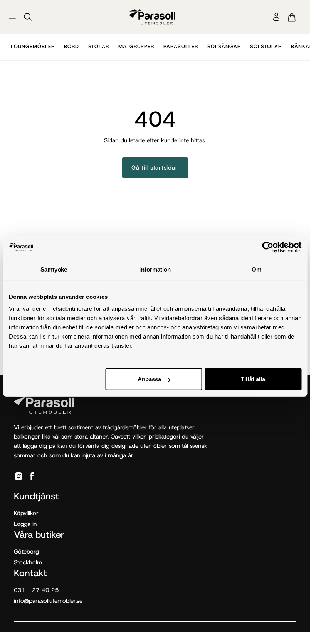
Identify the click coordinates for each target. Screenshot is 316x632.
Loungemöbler (33, 46)
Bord (71, 46)
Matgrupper (136, 46)
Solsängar (224, 46)
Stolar (98, 46)
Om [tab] (256, 269)
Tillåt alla (253, 379)
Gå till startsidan (155, 168)
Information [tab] (155, 269)
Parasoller (180, 46)
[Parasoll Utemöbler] (152, 16)
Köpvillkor (26, 513)
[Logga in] (276, 17)
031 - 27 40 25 (36, 590)
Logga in (25, 524)
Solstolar (266, 46)
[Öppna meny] (12, 17)
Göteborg (26, 551)
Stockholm (28, 562)
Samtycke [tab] (53, 269)
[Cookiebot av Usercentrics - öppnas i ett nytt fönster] (267, 247)
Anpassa (149, 379)
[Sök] (27, 17)
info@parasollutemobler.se (48, 601)
